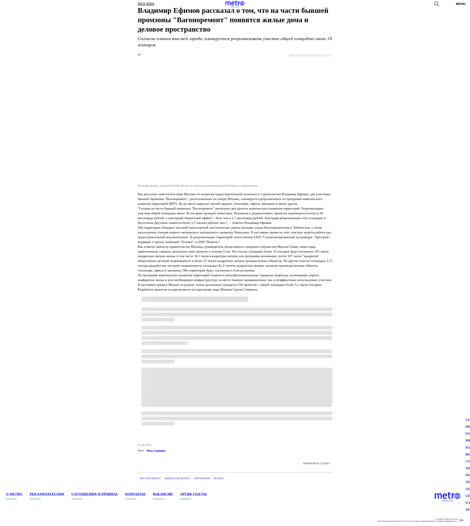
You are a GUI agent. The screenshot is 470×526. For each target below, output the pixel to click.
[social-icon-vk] (9, 520)
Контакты (135, 494)
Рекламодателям (47, 494)
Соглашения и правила (94, 494)
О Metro (14, 494)
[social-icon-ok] (23, 520)
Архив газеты (193, 494)
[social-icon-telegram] (16, 520)
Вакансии (163, 494)
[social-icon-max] (31, 520)
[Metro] (234, 4)
